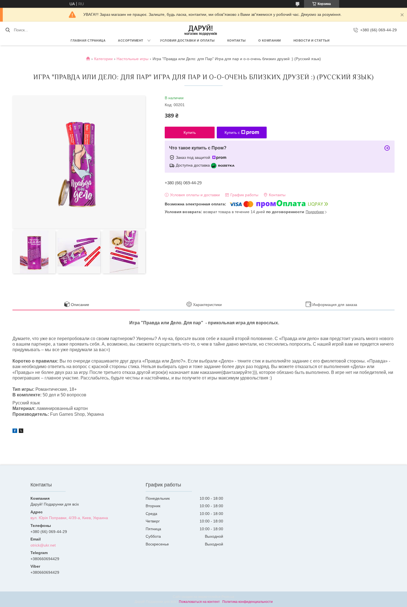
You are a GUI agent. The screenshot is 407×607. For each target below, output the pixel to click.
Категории (103, 59)
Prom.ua (227, 597)
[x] (21, 431)
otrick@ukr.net (43, 545)
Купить (190, 132)
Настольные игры (132, 59)
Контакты (236, 40)
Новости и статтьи (311, 40)
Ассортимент (130, 40)
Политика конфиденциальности (247, 602)
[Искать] (7, 30)
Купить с (232, 132)
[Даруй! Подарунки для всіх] (200, 29)
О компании (269, 40)
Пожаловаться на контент (199, 602)
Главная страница (88, 40)
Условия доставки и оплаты (187, 40)
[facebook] (14, 431)
